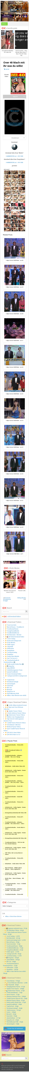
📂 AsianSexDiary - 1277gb (12, 1018)
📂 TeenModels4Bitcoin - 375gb (14, 948)
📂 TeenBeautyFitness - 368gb (13, 946)
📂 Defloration (9, 648)
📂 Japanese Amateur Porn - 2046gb (15, 996)
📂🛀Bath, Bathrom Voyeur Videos (15, 713)
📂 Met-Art (8, 687)
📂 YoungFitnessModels (12, 631)
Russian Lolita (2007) (23, 590)
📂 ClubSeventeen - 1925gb (13, 1010)
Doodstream (15, 138)
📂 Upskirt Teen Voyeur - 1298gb (14, 988)
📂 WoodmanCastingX (11, 681)
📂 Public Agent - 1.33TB (12, 952)
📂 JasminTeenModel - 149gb (13, 1004)
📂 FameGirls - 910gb (11, 1016)
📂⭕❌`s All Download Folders (11, 616)
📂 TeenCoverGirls (10, 625)
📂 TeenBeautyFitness (11, 629)
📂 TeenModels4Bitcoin (12, 633)
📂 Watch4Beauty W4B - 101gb (14, 1022)
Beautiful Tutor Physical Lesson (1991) (10, 591)
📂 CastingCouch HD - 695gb (13, 954)
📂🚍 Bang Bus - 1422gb (12, 957)
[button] (2, 1064)
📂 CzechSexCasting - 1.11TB (13, 956)
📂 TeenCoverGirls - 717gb (12, 944)
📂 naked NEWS (10, 668)
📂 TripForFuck (9, 680)
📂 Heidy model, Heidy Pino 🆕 (14, 664)
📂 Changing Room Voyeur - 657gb (15, 986)
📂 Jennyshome (9, 650)
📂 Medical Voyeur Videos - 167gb (15, 1000)
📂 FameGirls (9, 685)
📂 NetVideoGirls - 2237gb (12, 938)
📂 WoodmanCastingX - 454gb (13, 1008)
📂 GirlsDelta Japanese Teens (13, 670)
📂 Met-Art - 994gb (10, 961)
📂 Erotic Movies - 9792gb (12, 981)
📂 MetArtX (8, 689)
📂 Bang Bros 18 (10, 691)
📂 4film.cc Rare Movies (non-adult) (15, 695)
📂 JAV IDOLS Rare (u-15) (12, 734)
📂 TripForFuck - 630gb (11, 1006)
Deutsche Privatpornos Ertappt (7, 599)
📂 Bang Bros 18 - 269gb (12, 1020)
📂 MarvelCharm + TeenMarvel (14, 627)
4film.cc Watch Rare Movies (13, 916)
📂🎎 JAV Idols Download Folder (14, 637)
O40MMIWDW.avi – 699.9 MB (14, 156)
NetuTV (15, 97)
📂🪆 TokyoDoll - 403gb (12, 984)
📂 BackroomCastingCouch (13, 640)
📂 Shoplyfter (9, 654)
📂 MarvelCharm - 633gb (12, 942)
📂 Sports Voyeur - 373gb (12, 994)
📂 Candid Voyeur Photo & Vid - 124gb (16, 998)
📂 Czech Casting (10, 638)
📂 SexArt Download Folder (13, 674)
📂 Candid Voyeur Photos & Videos (15, 723)
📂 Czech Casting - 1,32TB (12, 936)
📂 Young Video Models (12, 656)
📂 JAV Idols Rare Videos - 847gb (14, 930)
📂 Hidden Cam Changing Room (14, 717)
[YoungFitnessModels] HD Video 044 (7, 51)
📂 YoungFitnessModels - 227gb (14, 950)
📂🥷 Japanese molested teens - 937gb (16, 928)
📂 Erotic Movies (10, 642)
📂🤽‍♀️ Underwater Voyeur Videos (15, 715)
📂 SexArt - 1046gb (10, 1012)
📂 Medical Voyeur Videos (13, 726)
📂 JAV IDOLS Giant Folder (13, 732)
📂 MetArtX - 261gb (10, 1014)
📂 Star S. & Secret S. (11, 658)
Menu (4, 24)
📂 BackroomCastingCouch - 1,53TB (15, 940)
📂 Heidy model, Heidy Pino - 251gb (15, 1002)
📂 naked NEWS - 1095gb (12, 959)
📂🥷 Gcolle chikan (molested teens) (16, 705)
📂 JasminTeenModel (11, 672)
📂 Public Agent (10, 644)
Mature (7, 69)
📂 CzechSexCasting (11, 652)
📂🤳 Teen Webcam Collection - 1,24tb (16, 983)
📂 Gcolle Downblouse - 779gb (13, 992)
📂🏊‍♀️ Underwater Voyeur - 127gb (15, 990)
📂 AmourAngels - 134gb (12, 1024)
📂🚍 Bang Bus (9, 666)
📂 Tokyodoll (9, 646)
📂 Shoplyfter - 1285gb (11, 969)
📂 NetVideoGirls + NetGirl (13, 635)
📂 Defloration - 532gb (11, 967)
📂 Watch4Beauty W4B (12, 693)
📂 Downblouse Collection (12, 724)
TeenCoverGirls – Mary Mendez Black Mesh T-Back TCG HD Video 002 (21, 53)
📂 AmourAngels (10, 683)
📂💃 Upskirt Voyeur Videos (13, 711)
